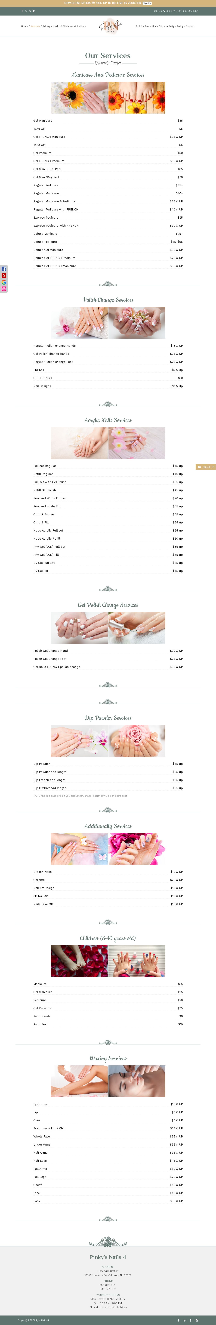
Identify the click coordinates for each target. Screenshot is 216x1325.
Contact (190, 26)
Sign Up (147, 3)
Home (24, 26)
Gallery (46, 26)
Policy (180, 26)
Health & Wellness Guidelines (69, 26)
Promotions (151, 26)
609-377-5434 (173, 11)
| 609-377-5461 (190, 11)
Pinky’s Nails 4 (108, 1257)
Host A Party (167, 26)
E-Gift (139, 26)
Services (35, 26)
